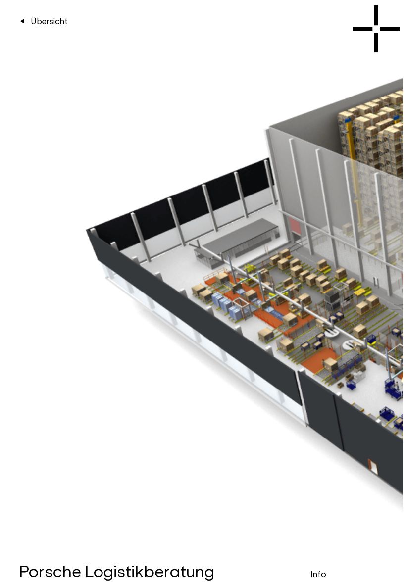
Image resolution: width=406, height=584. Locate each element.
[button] (342, 265)
